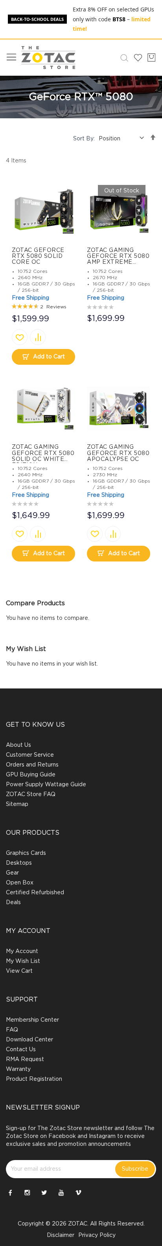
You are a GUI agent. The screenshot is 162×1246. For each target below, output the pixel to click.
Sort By (83, 139)
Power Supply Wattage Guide (46, 784)
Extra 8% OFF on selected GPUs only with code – (113, 19)
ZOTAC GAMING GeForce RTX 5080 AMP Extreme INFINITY (118, 259)
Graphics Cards (26, 853)
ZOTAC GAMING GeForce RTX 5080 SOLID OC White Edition (43, 456)
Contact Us (21, 1049)
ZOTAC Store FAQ (30, 794)
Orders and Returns (32, 765)
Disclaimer (60, 1235)
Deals (13, 902)
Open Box (19, 883)
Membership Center (32, 1020)
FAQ (12, 1030)
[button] (20, 337)
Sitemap (17, 804)
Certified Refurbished (35, 892)
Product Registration (34, 1079)
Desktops (19, 863)
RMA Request (25, 1059)
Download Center (29, 1040)
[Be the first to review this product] (101, 306)
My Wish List (23, 961)
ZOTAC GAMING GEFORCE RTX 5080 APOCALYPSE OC (118, 453)
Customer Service (30, 755)
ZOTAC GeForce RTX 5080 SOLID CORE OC (38, 256)
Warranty (18, 1069)
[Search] (122, 57)
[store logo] (48, 57)
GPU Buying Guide (30, 775)
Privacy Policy (97, 1235)
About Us (18, 745)
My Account (22, 951)
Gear (12, 873)
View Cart (19, 971)
